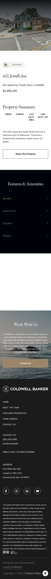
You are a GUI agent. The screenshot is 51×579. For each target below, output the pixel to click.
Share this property (25, 154)
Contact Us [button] (25, 363)
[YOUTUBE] (37, 491)
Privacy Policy (33, 573)
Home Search (10, 419)
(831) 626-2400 (10, 439)
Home (6, 402)
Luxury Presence (12, 567)
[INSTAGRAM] (16, 491)
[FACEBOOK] (6, 491)
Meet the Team (11, 407)
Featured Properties (14, 413)
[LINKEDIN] (27, 491)
